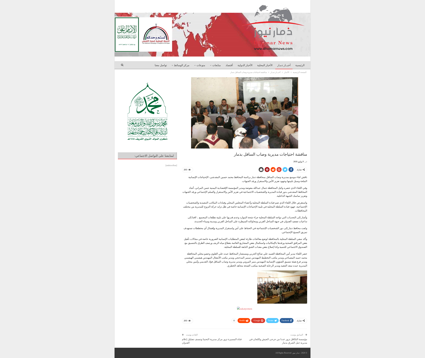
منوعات (201, 65)
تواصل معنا (161, 65)
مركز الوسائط (181, 65)
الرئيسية (299, 65)
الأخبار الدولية (245, 65)
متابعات (216, 65)
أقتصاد (229, 65)
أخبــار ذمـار (284, 65)
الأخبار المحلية (264, 65)
